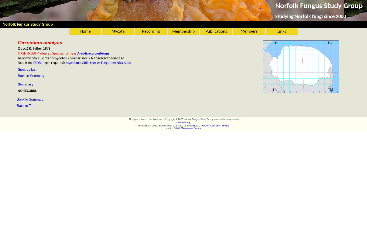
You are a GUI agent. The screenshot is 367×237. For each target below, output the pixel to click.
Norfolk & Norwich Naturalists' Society (209, 125)
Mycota (118, 31)
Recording (151, 31)
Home (85, 31)
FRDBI (37, 63)
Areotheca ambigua (93, 54)
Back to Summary (31, 76)
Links (281, 31)
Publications (216, 31)
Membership (183, 31)
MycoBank (73, 63)
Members (249, 31)
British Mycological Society (187, 128)
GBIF (85, 63)
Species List (27, 69)
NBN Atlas (124, 63)
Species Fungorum (102, 63)
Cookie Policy (183, 122)
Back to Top (25, 106)
